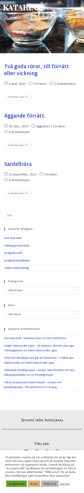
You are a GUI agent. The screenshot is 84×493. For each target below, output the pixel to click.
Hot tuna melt (13, 238)
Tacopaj (52, 387)
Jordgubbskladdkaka (17, 260)
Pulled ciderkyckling (16, 268)
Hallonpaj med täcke (17, 245)
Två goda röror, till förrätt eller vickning (36, 70)
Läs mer (65, 483)
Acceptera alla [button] (16, 483)
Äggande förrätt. (25, 116)
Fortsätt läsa (19, 96)
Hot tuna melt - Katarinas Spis (22, 338)
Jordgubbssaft (13, 253)
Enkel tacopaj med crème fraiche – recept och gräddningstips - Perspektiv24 (32, 385)
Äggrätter (43, 126)
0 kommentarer (65, 84)
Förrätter (40, 84)
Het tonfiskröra (56, 338)
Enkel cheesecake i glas (42, 350)
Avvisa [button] (34, 483)
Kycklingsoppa (44, 375)
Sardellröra (18, 164)
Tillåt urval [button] (50, 483)
